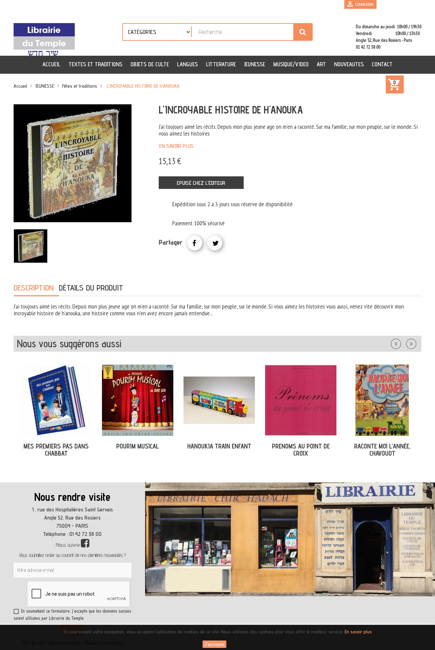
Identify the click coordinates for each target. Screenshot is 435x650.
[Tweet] (214, 242)
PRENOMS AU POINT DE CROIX (301, 449)
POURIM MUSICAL (137, 446)
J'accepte (214, 644)
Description (34, 288)
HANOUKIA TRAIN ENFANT (219, 446)
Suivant (415, 342)
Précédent (402, 342)
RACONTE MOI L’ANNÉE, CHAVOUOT (382, 449)
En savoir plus (176, 146)
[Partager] (194, 242)
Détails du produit (91, 288)
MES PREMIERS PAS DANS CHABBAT (56, 449)
